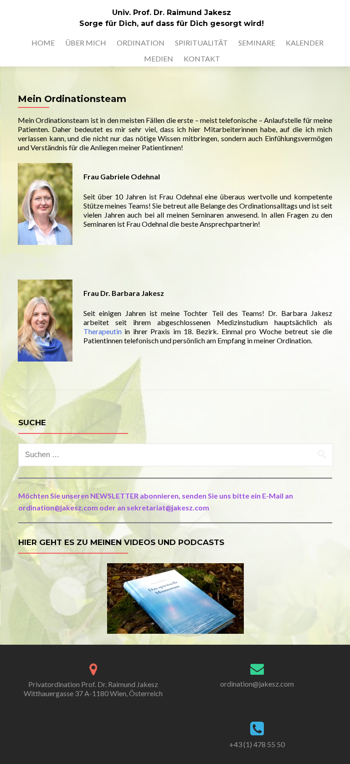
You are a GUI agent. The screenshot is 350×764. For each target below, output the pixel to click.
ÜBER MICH (85, 42)
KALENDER (305, 42)
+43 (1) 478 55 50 (257, 744)
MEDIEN (158, 58)
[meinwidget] (175, 597)
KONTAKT (202, 58)
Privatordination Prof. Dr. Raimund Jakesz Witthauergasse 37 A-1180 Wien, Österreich (93, 689)
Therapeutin (102, 331)
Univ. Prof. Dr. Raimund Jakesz (171, 12)
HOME (43, 42)
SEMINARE (256, 42)
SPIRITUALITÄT (201, 42)
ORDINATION (141, 42)
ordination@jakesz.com (257, 683)
